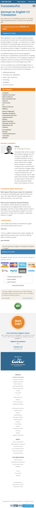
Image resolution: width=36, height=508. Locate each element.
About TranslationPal (18, 442)
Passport (5, 127)
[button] (28, 507)
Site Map (18, 475)
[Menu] (34, 6)
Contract (5, 101)
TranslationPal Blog (18, 453)
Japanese (3, 259)
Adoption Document (8, 95)
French (25, 257)
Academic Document (18, 381)
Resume (5, 132)
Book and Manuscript (9, 99)
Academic (5, 93)
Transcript (5, 135)
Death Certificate (7, 107)
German (15, 257)
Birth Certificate (7, 97)
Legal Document (7, 117)
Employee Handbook (8, 113)
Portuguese (31, 257)
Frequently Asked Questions (18, 462)
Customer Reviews (18, 446)
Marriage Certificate (8, 123)
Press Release (6, 130)
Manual (4, 119)
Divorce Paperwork (8, 111)
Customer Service (18, 460)
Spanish (10, 257)
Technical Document (8, 134)
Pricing (18, 471)
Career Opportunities (18, 464)
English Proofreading (18, 435)
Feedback (18, 466)
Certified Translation (18, 377)
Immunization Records (9, 115)
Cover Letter (6, 103)
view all (9, 259)
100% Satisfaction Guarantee (18, 444)
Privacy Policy (18, 473)
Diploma (5, 109)
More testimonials (28, 298)
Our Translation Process (18, 448)
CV (3, 105)
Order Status (31, 1)
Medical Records (7, 125)
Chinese (20, 257)
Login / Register (21, 1)
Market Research (7, 121)
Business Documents (18, 388)
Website (5, 137)
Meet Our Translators (18, 451)
